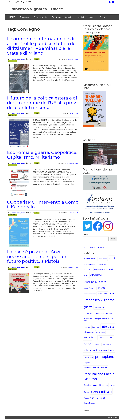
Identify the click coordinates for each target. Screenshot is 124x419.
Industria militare (104, 313)
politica (87, 350)
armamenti (103, 259)
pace (87, 343)
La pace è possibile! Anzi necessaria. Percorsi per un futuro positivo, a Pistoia (36, 256)
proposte (87, 363)
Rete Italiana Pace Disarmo (95, 367)
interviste (107, 326)
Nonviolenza (90, 337)
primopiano (104, 356)
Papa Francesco (107, 344)
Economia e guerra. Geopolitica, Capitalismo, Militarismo (42, 155)
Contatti (103, 17)
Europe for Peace (90, 288)
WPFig (115, 417)
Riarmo (112, 385)
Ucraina (101, 397)
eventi (101, 287)
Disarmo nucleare (95, 282)
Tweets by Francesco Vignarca (95, 247)
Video (91, 17)
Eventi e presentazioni (61, 17)
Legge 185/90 (100, 332)
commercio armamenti (103, 269)
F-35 (112, 293)
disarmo (96, 275)
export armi (102, 293)
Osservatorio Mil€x (106, 337)
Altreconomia (90, 258)
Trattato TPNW (89, 398)
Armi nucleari (89, 264)
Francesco (24, 17)
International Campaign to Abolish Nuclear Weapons (98, 320)
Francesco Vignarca (19, 59)
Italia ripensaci (89, 332)
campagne (88, 269)
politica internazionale (103, 350)
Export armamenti (90, 294)
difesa (86, 276)
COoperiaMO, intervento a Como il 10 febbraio (42, 204)
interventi (87, 327)
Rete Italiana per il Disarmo (96, 385)
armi (112, 258)
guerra (88, 307)
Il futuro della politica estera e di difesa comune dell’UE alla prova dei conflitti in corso (42, 102)
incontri (88, 313)
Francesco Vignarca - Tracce (36, 9)
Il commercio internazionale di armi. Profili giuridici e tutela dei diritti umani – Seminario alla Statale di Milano (42, 46)
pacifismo (97, 344)
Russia (86, 392)
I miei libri (80, 17)
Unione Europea (89, 403)
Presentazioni (88, 357)
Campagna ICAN (103, 264)
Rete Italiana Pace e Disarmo (99, 376)
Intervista (95, 327)
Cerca (85, 235)
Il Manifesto (99, 307)
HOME (12, 17)
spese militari (101, 391)
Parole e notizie (40, 17)
